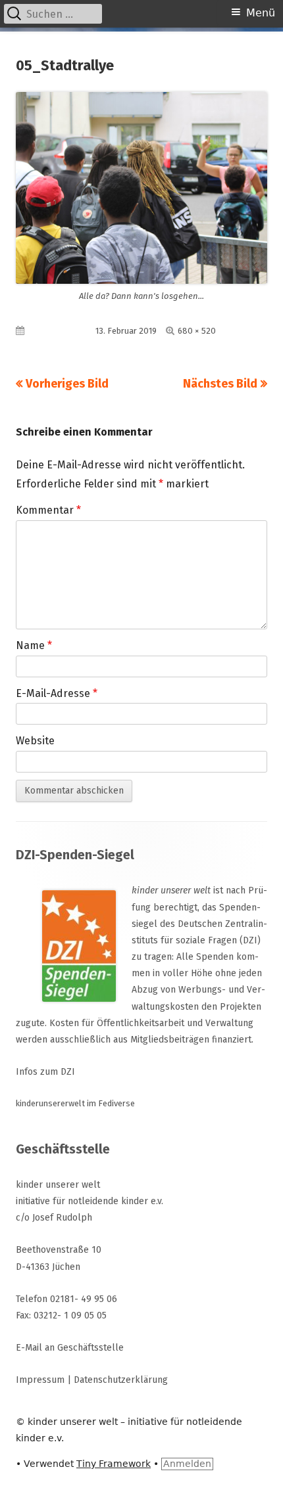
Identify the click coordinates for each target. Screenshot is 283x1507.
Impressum (40, 1379)
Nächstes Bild (220, 383)
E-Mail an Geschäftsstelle (70, 1347)
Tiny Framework (113, 1463)
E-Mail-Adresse (56, 693)
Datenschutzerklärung (121, 1379)
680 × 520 (197, 331)
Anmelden (187, 1463)
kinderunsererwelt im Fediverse (75, 1103)
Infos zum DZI (45, 1071)
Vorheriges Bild (67, 383)
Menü (260, 13)
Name (34, 645)
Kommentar (48, 510)
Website (35, 740)
